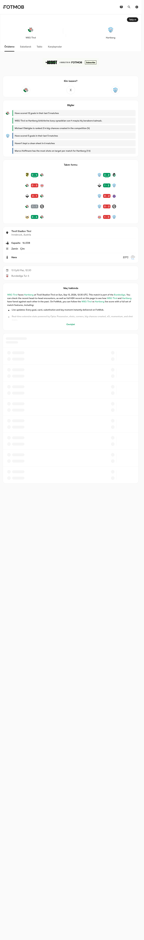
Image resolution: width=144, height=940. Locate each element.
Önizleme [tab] (9, 46)
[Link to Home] (13, 7)
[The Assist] (71, 62)
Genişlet (70, 324)
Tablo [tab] (39, 46)
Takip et (132, 19)
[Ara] (129, 7)
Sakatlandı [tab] (25, 46)
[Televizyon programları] (121, 7)
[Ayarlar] (137, 7)
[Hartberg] (115, 90)
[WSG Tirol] (26, 90)
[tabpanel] (71, 248)
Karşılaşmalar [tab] (55, 46)
